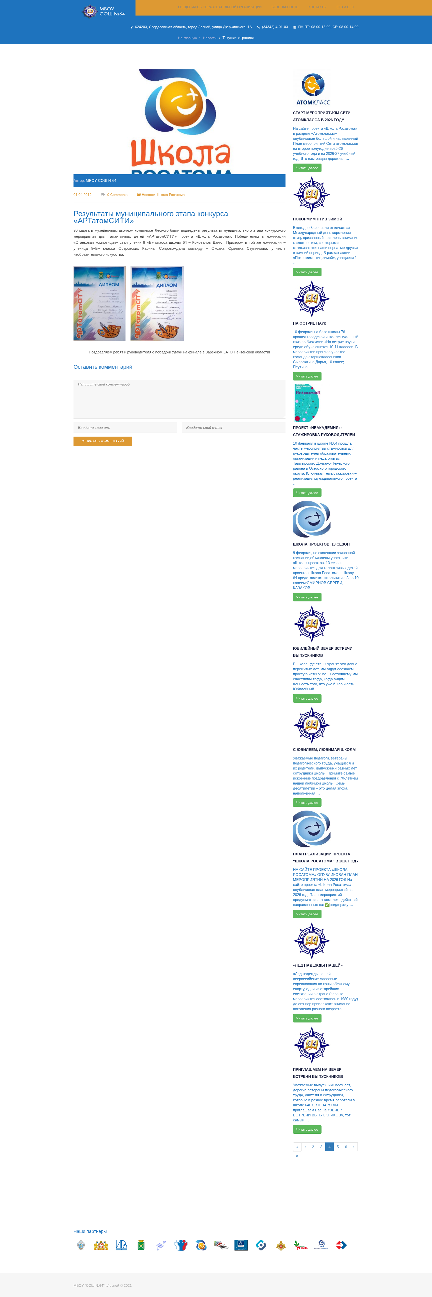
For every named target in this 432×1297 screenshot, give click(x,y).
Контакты (317, 7)
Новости (209, 38)
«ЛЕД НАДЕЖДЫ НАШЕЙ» (317, 965)
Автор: (95, 180)
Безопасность (285, 7)
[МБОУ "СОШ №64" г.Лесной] (105, 11)
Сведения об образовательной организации (220, 7)
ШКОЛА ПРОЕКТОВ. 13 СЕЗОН (321, 544)
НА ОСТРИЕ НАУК (309, 323)
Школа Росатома (171, 195)
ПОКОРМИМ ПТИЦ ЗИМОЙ (317, 219)
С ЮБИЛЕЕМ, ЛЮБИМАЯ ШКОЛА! (324, 749)
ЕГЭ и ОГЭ (345, 7)
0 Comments (117, 195)
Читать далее (307, 168)
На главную (187, 38)
